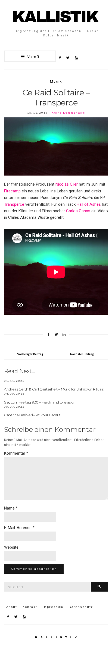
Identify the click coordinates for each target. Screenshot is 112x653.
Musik (56, 81)
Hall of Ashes (89, 204)
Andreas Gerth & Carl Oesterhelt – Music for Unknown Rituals (54, 389)
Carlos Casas (78, 210)
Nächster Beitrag (82, 354)
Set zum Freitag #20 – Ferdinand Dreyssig (39, 402)
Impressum (53, 606)
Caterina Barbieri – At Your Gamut (32, 415)
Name (11, 508)
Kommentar (16, 453)
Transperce (14, 204)
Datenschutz (81, 606)
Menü (32, 56)
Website (11, 547)
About (11, 606)
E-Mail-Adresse (19, 527)
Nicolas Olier (66, 184)
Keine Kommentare (68, 112)
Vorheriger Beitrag (30, 354)
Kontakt (30, 606)
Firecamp (12, 191)
